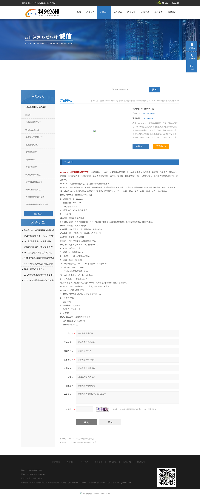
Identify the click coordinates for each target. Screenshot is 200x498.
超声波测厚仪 (31, 152)
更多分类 (38, 213)
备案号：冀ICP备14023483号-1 (74, 482)
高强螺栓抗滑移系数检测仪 (36, 204)
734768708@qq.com (36, 474)
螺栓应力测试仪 (32, 130)
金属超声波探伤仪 (33, 174)
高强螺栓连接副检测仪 (34, 197)
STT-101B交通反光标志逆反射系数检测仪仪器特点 (47, 280)
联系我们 (172, 12)
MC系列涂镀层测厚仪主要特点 (38, 252)
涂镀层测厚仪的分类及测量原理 (38, 247)
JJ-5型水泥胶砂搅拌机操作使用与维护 (41, 275)
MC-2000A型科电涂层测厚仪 (81, 439)
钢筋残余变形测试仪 (34, 137)
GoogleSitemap (124, 482)
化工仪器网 (111, 482)
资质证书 (145, 12)
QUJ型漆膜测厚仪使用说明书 (37, 241)
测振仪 (28, 115)
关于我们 (70, 462)
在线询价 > (140, 146)
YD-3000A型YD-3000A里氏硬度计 (83, 442)
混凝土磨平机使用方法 (34, 269)
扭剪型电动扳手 (32, 145)
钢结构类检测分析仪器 (36, 107)
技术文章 (131, 12)
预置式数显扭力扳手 (34, 182)
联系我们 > (161, 146)
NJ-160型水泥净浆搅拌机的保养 (38, 264)
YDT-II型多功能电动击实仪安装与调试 (41, 258)
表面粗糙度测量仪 (33, 189)
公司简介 (90, 12)
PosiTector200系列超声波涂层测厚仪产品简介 (44, 230)
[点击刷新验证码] (102, 409)
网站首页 (56, 462)
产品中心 (104, 12)
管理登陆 (92, 482)
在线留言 (158, 12)
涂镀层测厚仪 (31, 167)
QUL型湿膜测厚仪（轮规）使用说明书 (41, 236)
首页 (79, 12)
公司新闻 (118, 12)
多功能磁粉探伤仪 (33, 122)
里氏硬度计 (30, 160)
